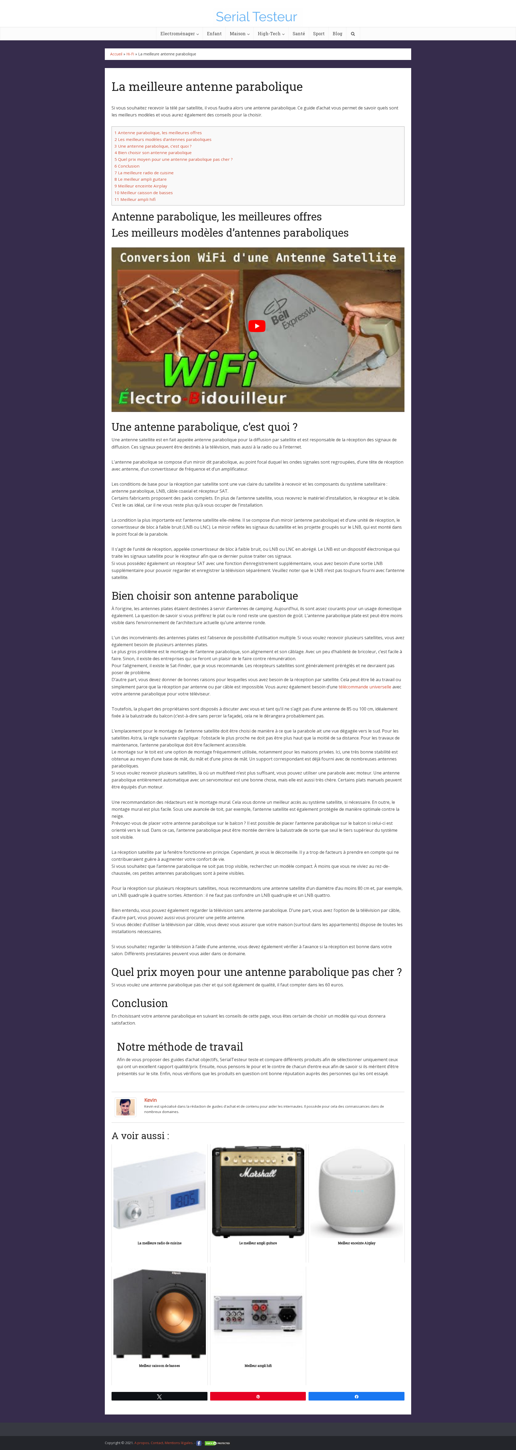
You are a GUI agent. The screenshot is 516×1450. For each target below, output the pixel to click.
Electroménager (177, 33)
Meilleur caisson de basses (143, 192)
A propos (141, 1442)
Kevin (150, 1100)
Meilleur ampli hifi (135, 199)
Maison (238, 33)
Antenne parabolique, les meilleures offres (158, 132)
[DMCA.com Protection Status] (217, 1442)
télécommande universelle (365, 687)
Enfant (214, 33)
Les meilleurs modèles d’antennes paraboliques (163, 139)
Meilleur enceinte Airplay (140, 186)
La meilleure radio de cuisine (144, 172)
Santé (299, 33)
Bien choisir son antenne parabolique (153, 152)
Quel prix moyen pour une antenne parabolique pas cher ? (173, 159)
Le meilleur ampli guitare (140, 179)
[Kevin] (125, 1107)
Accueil (116, 53)
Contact (157, 1442)
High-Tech (269, 33)
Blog (337, 33)
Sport (319, 33)
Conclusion (126, 166)
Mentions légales (179, 1442)
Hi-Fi (130, 53)
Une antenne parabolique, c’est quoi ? (153, 146)
